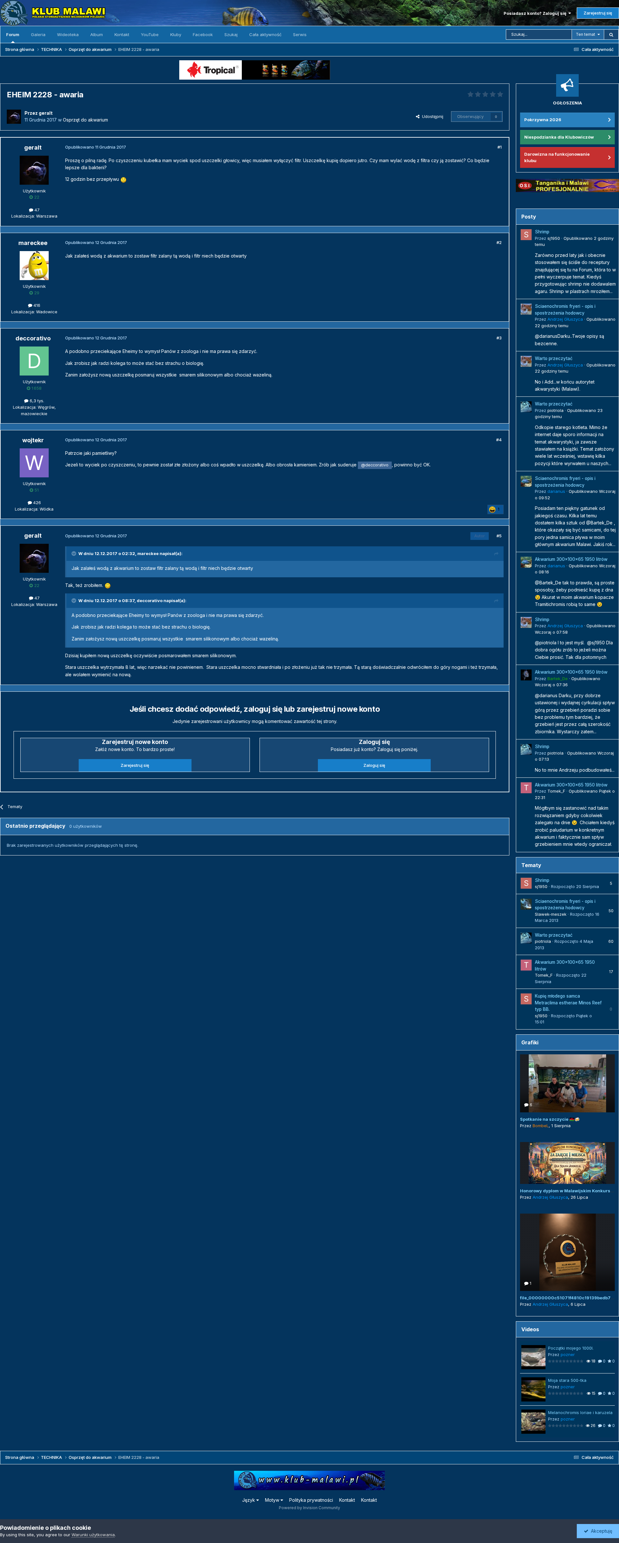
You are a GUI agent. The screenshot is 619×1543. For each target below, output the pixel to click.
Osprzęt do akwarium (85, 119)
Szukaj (231, 34)
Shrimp (542, 231)
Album (96, 34)
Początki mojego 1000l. (571, 1348)
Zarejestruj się (598, 12)
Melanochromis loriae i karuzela (580, 1412)
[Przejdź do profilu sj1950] (526, 234)
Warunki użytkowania (93, 1534)
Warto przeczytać (554, 358)
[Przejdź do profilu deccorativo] (34, 361)
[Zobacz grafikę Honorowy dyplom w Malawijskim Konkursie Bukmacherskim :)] (567, 1163)
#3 (499, 337)
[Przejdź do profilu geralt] (14, 117)
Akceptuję (600, 1531)
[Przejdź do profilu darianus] (526, 481)
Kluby (175, 34)
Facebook (203, 34)
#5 (499, 535)
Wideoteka (68, 34)
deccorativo (149, 600)
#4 (499, 439)
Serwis (300, 34)
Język (249, 1500)
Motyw (272, 1500)
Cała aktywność (265, 34)
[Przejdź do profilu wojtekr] (34, 462)
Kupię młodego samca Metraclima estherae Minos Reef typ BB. (568, 1002)
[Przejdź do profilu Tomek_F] (526, 787)
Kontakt (121, 34)
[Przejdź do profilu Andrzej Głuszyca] (526, 309)
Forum (12, 34)
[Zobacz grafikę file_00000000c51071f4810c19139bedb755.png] (567, 1252)
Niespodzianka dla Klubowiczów (559, 137)
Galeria (38, 34)
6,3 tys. (36, 400)
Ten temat (585, 34)
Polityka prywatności (311, 1500)
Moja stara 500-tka (567, 1380)
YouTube (150, 34)
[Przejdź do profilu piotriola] (526, 406)
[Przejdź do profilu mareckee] (34, 265)
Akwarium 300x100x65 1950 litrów (571, 559)
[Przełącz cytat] (74, 553)
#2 (499, 242)
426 (36, 502)
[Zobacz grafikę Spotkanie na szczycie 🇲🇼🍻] (567, 1083)
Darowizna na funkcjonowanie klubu (557, 157)
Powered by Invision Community (309, 1507)
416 (36, 305)
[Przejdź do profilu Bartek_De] (526, 674)
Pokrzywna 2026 (542, 119)
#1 (499, 147)
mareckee (148, 553)
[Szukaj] (611, 34)
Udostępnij (431, 116)
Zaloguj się (374, 765)
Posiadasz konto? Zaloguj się (536, 13)
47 (36, 209)
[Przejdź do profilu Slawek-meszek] (526, 904)
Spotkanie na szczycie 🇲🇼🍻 (550, 1119)
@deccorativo (374, 465)
